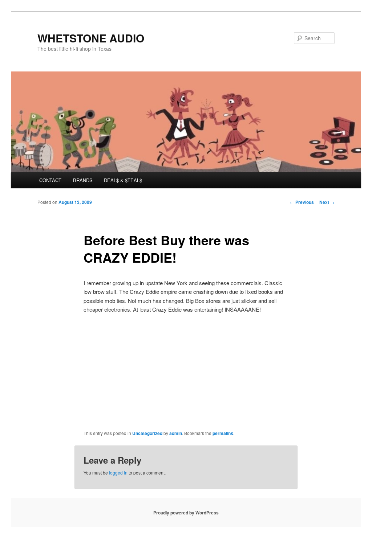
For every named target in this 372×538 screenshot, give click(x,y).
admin (175, 433)
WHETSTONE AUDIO (90, 38)
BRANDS (83, 180)
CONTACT (50, 180)
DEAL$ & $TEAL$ (123, 180)
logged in (118, 472)
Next (327, 202)
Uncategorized (147, 433)
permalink (223, 433)
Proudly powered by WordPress (186, 512)
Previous (302, 202)
